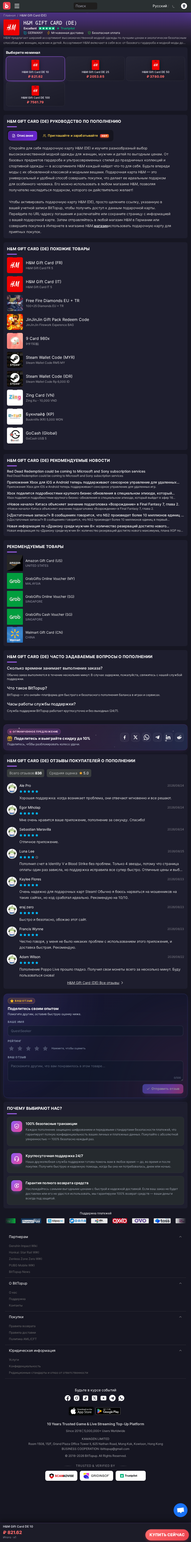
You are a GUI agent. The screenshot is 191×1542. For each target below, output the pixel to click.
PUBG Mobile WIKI (22, 1265)
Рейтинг (14, 1041)
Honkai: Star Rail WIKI (24, 1252)
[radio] (21, 791)
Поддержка (17, 1299)
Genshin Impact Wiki (23, 1246)
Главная (9, 15)
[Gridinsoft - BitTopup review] (96, 1476)
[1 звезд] (11, 1048)
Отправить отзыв (165, 1089)
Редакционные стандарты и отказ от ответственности (48, 1372)
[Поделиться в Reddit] (179, 737)
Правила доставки (22, 1332)
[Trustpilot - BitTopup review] (131, 1476)
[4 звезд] (37, 1048)
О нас (13, 1292)
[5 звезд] (45, 1048)
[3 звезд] (28, 1048)
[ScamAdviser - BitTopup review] (61, 1476)
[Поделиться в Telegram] (157, 737)
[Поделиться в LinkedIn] (168, 737)
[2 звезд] (20, 1048)
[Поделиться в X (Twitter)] (135, 737)
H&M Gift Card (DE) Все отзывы (93, 983)
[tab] (22, 135)
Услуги (14, 1359)
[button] (95, 1236)
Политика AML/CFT (23, 1339)
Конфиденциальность (25, 1366)
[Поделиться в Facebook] (124, 737)
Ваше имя (16, 1022)
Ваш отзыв (17, 1057)
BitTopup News (19, 1272)
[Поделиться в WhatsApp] (146, 737)
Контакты (16, 1305)
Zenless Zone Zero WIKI (25, 1259)
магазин (101, 226)
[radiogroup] (28, 791)
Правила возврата (22, 1326)
